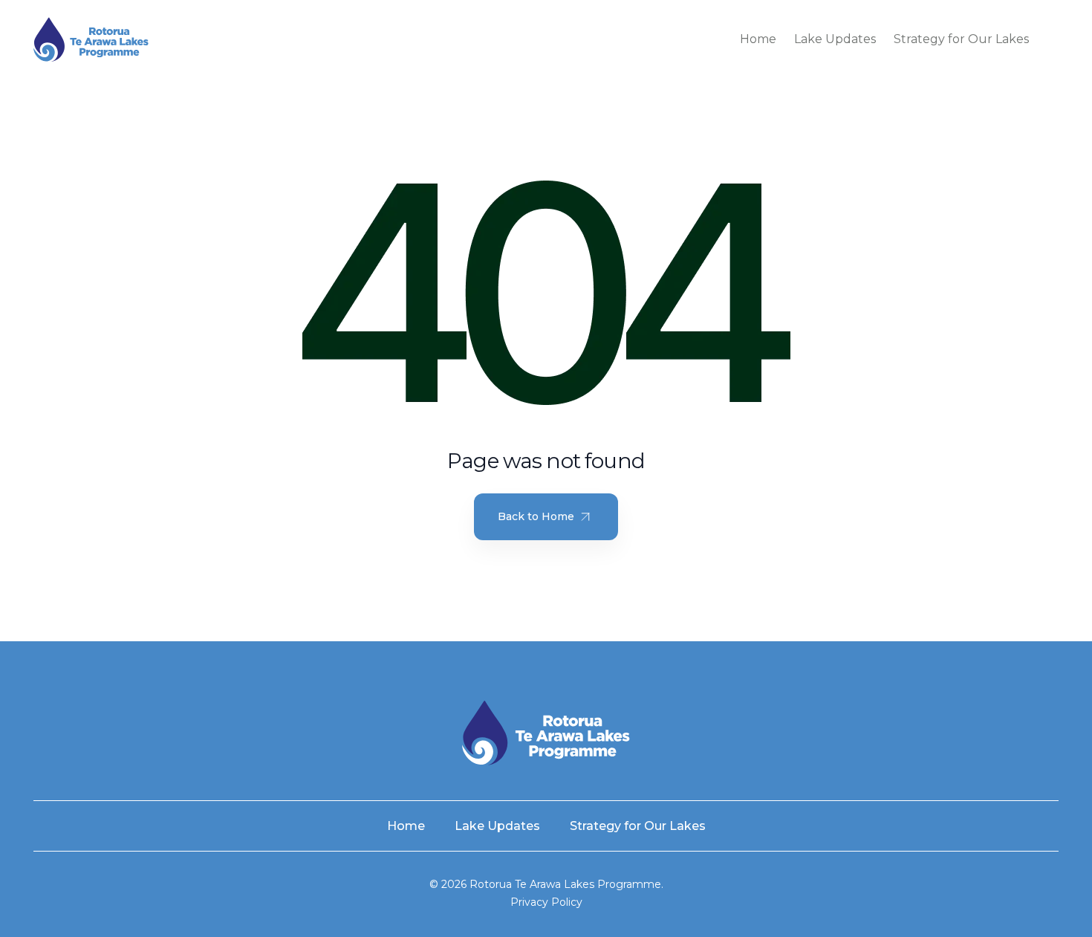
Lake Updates (835, 39)
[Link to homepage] (91, 40)
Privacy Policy (546, 902)
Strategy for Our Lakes (961, 39)
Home (758, 39)
